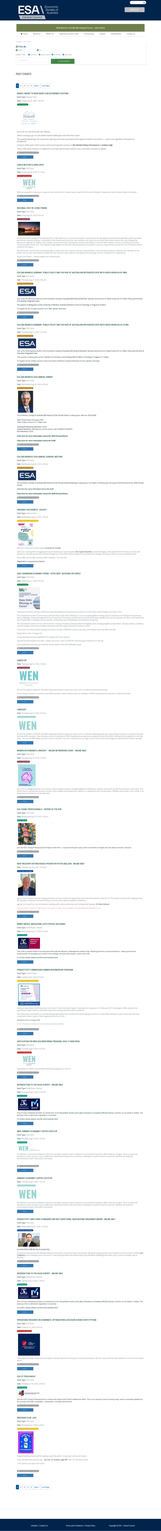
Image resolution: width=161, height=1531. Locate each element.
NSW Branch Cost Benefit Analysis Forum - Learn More (80, 27)
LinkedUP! (21, 709)
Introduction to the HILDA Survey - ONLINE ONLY (40, 1084)
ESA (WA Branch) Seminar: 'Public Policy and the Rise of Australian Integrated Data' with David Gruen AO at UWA (72, 272)
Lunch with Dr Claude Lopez (30, 164)
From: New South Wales (25, 871)
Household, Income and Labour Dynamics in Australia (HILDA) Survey (86, 1113)
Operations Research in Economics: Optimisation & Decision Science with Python (56, 1319)
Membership (116, 34)
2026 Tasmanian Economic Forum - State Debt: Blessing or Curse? (49, 573)
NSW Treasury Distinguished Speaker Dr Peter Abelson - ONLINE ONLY (50, 863)
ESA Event (33, 55)
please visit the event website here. (44, 957)
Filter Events (64, 61)
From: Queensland (23, 219)
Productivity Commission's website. (53, 1024)
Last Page (45, 86)
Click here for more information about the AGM (36, 441)
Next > (36, 86)
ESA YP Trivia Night (26, 1376)
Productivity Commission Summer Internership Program (45, 969)
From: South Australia (24, 176)
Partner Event (45, 55)
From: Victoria (22, 820)
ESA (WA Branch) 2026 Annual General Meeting (40, 456)
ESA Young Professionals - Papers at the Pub (39, 809)
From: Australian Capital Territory (28, 521)
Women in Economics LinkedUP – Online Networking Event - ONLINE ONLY (51, 750)
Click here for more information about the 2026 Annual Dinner (42, 436)
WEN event (68, 55)
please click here (59, 309)
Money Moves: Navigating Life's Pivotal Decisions (41, 923)
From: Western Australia (25, 284)
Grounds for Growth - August (32, 509)
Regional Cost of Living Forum (32, 207)
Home (25, 34)
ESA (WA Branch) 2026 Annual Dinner (35, 376)
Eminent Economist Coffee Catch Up (34, 1178)
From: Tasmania (22, 104)
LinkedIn (34, 1525)
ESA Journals (89, 34)
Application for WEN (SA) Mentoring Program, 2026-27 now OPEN (48, 1041)
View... (25, 157)
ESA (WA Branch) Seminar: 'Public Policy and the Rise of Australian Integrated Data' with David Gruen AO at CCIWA (73, 324)
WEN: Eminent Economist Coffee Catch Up (37, 1131)
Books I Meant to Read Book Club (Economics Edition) (42, 93)
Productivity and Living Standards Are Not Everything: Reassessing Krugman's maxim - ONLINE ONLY (66, 1219)
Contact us (131, 34)
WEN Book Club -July (27, 1417)
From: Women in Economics (26, 717)
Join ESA (134, 9)
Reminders (57, 55)
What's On (50, 34)
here (38, 738)
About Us (36, 34)
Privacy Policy (90, 1525)
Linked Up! (22, 660)
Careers (102, 34)
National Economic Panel (69, 34)
